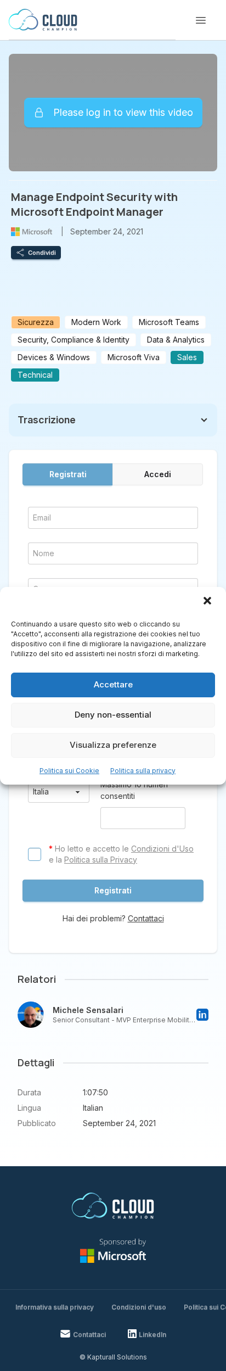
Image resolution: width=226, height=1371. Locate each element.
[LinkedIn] (202, 1015)
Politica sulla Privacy (100, 859)
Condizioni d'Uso (162, 848)
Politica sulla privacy (143, 770)
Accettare (113, 684)
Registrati (68, 474)
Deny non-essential (113, 714)
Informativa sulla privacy (54, 1307)
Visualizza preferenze (113, 745)
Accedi (157, 474)
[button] (208, 601)
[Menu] (201, 20)
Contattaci (146, 918)
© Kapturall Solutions (113, 1357)
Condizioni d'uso (138, 1307)
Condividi (42, 252)
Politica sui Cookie (69, 770)
